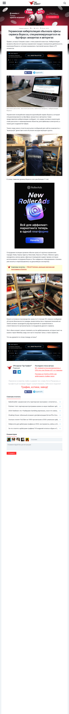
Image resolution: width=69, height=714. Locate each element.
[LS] (34, 60)
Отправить (11, 453)
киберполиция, (53, 108)
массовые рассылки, (13, 108)
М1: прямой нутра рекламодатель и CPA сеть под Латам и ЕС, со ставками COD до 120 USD (48, 369)
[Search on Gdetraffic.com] (65, 3)
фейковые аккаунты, (41, 108)
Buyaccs (9, 110)
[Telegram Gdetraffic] (19, 372)
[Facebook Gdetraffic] (15, 372)
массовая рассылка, (27, 108)
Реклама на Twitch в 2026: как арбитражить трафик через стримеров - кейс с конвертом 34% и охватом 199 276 (48, 375)
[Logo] (34, 3)
